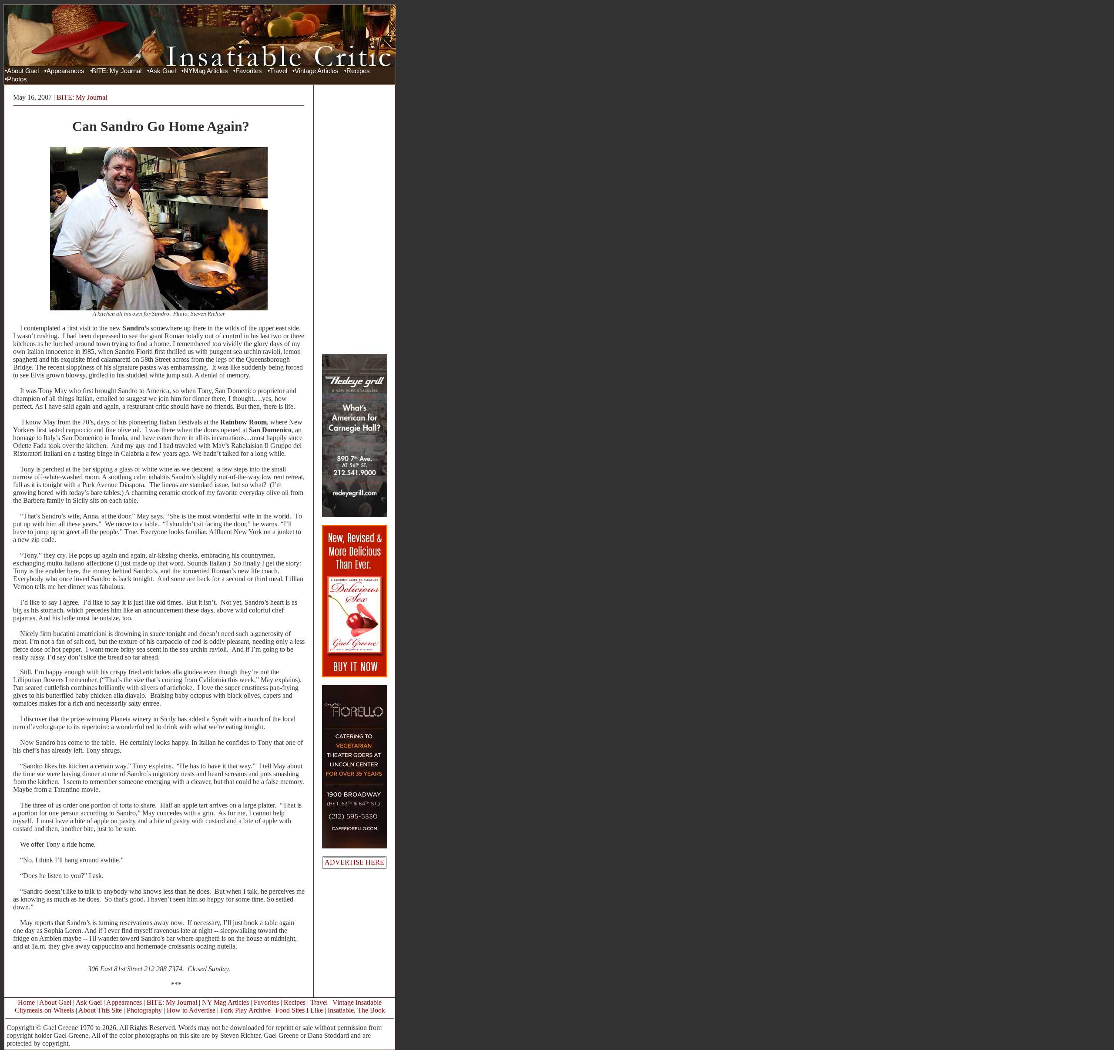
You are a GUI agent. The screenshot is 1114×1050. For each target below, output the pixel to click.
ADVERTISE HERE (354, 862)
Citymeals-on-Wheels (44, 1010)
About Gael (23, 70)
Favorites (248, 70)
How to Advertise (191, 1010)
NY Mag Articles (225, 1002)
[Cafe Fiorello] (354, 846)
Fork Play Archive (245, 1010)
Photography (144, 1010)
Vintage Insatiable (357, 1002)
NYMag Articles (206, 70)
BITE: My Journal (116, 70)
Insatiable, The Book (356, 1010)
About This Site (100, 1010)
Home (26, 1002)
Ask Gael (162, 70)
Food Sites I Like (299, 1010)
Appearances (65, 70)
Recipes (358, 70)
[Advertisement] (355, 219)
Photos (17, 79)
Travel (278, 70)
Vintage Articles (317, 70)
